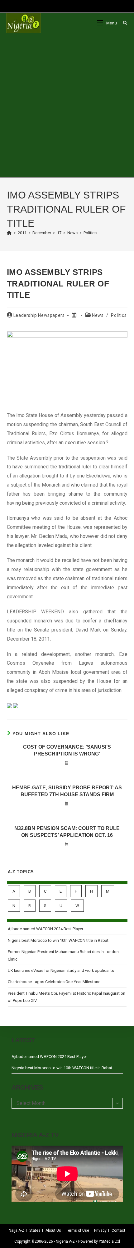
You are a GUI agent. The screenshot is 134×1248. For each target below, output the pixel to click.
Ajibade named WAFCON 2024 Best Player (45, 928)
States (35, 1230)
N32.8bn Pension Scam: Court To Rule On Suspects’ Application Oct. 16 (67, 832)
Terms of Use (77, 1230)
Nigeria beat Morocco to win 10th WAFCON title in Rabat (58, 940)
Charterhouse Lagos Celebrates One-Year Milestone (54, 981)
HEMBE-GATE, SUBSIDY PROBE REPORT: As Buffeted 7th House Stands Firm (67, 791)
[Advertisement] (67, 105)
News (97, 315)
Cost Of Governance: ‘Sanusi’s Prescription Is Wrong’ (67, 750)
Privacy (100, 1230)
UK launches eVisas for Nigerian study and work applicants (61, 970)
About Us (53, 1230)
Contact (118, 1230)
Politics (90, 232)
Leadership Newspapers (39, 315)
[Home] (9, 232)
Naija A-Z (16, 1230)
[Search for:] (123, 23)
